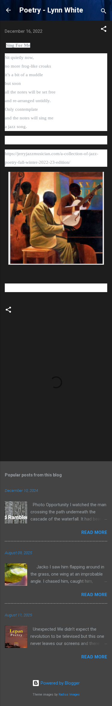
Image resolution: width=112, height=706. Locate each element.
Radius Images (69, 694)
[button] (103, 30)
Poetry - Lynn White (51, 10)
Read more (94, 532)
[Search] (103, 12)
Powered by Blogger (59, 683)
